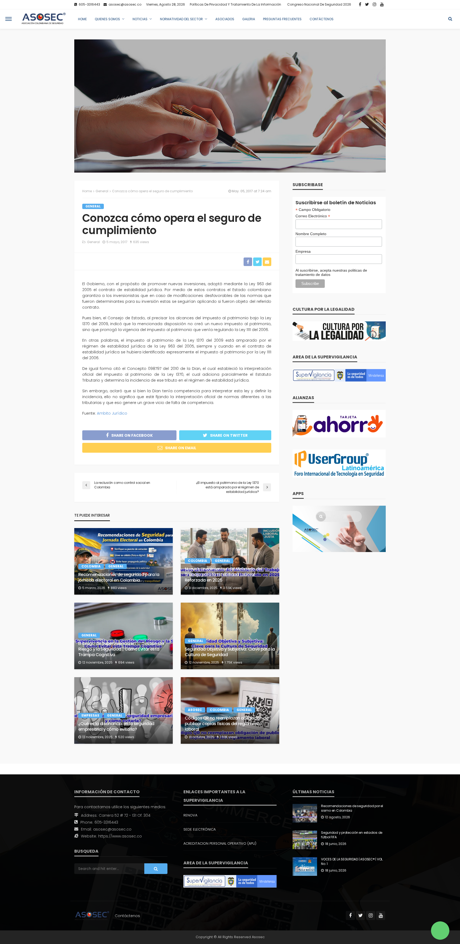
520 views (126, 737)
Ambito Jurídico (112, 413)
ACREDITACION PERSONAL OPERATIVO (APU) (219, 843)
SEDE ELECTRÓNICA (199, 829)
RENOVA (190, 815)
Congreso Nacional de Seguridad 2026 (319, 4)
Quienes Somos (107, 19)
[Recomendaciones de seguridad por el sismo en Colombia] (305, 813)
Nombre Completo (310, 234)
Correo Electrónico (312, 216)
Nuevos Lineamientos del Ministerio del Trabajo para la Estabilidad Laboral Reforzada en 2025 (223, 574)
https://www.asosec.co (120, 836)
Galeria (248, 19)
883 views (119, 588)
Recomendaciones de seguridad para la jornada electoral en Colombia (118, 577)
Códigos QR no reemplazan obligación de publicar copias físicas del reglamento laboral (227, 724)
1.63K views (228, 737)
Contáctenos (322, 19)
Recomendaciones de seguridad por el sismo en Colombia (352, 808)
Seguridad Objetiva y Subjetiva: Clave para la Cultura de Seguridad (230, 652)
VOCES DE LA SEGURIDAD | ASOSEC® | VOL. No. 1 (352, 861)
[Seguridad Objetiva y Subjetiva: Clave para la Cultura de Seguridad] (230, 636)
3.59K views (232, 588)
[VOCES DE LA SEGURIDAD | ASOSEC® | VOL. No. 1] (305, 866)
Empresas (90, 715)
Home (82, 19)
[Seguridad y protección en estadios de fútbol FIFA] (305, 840)
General (93, 206)
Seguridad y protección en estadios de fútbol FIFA (351, 835)
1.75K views (233, 662)
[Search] (450, 18)
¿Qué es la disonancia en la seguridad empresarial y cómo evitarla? (116, 726)
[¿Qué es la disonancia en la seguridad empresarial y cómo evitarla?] (123, 710)
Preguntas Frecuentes (282, 19)
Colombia (91, 566)
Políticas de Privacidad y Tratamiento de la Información (235, 4)
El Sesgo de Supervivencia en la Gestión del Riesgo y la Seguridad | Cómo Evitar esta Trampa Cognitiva (121, 649)
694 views (126, 662)
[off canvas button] (8, 18)
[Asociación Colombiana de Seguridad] (43, 18)
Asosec (195, 710)
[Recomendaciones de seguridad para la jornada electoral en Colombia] (123, 561)
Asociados (224, 19)
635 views (141, 242)
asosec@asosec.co (112, 829)
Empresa (303, 251)
